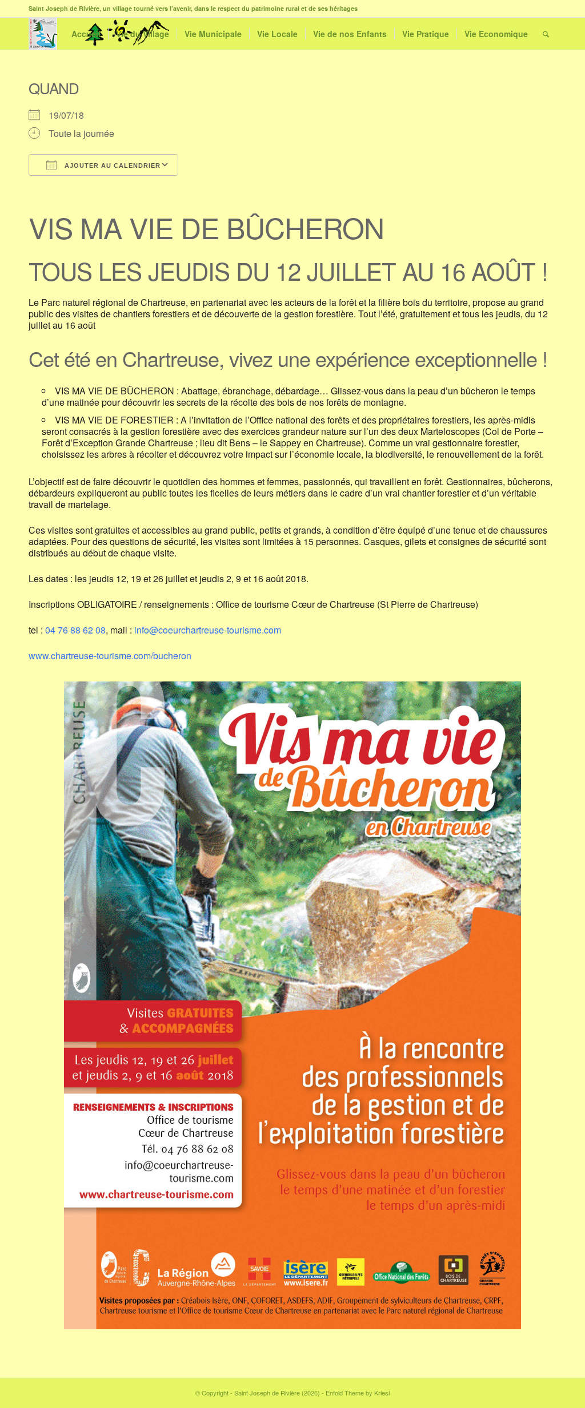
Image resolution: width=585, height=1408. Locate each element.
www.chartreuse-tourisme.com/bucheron (110, 655)
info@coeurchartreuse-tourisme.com (207, 629)
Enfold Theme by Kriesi (358, 1392)
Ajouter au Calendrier (111, 165)
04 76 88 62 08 (75, 629)
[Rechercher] (545, 34)
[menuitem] (86, 34)
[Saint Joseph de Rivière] (43, 34)
